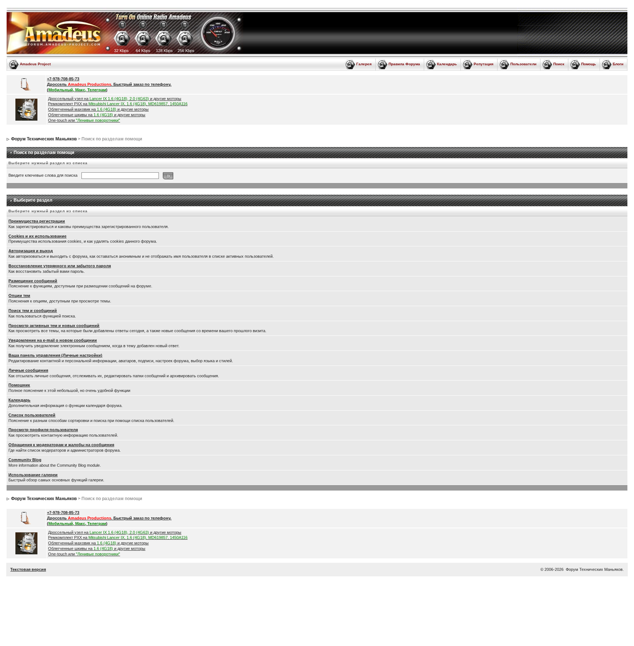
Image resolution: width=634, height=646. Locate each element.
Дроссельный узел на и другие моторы (114, 98)
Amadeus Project (35, 64)
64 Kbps (143, 50)
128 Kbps (164, 50)
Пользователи (523, 64)
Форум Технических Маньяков (44, 139)
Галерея (364, 64)
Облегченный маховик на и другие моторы (98, 109)
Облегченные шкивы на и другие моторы (96, 115)
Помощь (588, 64)
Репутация (483, 64)
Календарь (447, 64)
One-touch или (84, 120)
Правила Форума (404, 64)
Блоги (618, 64)
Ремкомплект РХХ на (117, 104)
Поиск (558, 64)
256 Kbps (186, 50)
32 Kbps (121, 50)
